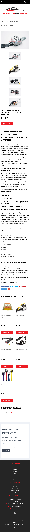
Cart (27, 2)
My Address (15, 488)
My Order (15, 486)
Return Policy (15, 493)
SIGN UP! (6, 450)
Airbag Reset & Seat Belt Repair (14, 21)
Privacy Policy (15, 490)
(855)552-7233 (20, 504)
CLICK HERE (4, 184)
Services (15, 471)
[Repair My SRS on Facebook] (15, 513)
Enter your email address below (11, 440)
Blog (15, 473)
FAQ (15, 475)
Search (15, 467)
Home (2, 21)
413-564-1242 (18, 506)
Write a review (14, 412)
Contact (15, 477)
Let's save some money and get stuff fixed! (11, 447)
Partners (15, 480)
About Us (15, 469)
